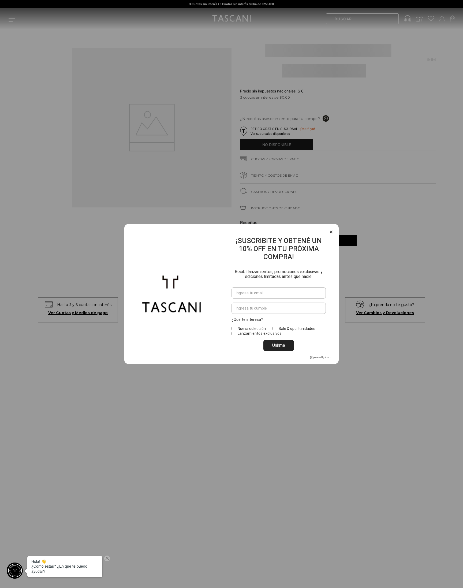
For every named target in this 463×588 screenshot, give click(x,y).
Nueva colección (252, 328)
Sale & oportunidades (297, 328)
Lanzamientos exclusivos (260, 333)
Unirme (278, 345)
